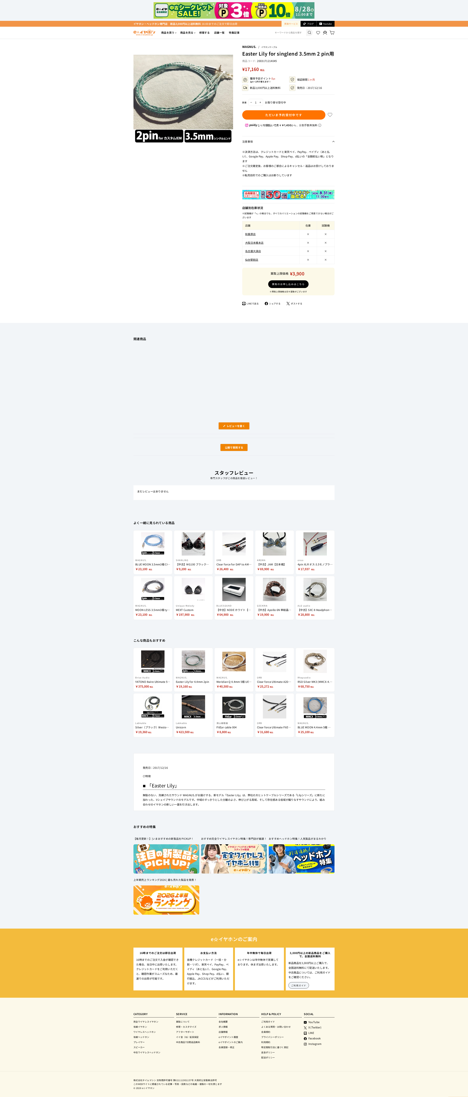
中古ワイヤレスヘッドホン (146, 1052)
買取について (183, 1021)
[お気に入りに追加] (330, 114)
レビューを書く (237, 427)
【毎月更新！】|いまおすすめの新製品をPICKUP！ (163, 838)
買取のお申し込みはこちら (288, 284)
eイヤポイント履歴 (228, 1036)
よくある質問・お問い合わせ (276, 1026)
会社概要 (223, 1021)
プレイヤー (139, 1042)
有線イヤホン (140, 1026)
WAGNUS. (249, 46)
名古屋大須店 (253, 251)
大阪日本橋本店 (254, 242)
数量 (244, 102)
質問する (229, 448)
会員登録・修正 (227, 1047)
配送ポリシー (268, 1057)
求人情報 (223, 1026)
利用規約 (265, 1042)
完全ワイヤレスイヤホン (145, 1021)
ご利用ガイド (298, 985)
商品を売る (186, 32)
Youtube (327, 23)
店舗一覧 (219, 32)
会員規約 (265, 1031)
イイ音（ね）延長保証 (187, 1036)
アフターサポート (185, 1031)
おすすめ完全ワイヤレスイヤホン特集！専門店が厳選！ (234, 838)
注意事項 (247, 141)
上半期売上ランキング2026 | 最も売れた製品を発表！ (165, 880)
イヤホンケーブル (269, 47)
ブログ (310, 23)
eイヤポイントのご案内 (231, 1042)
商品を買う (167, 32)
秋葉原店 (250, 234)
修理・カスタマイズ (186, 1026)
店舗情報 (223, 1031)
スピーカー (139, 1047)
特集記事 (234, 32)
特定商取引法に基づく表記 (274, 1047)
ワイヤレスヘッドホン (144, 1031)
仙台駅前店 (251, 259)
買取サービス (291, 23)
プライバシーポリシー (272, 1036)
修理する (204, 32)
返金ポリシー (268, 1052)
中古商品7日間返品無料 (188, 1042)
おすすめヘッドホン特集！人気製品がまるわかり (298, 838)
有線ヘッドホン (141, 1036)
